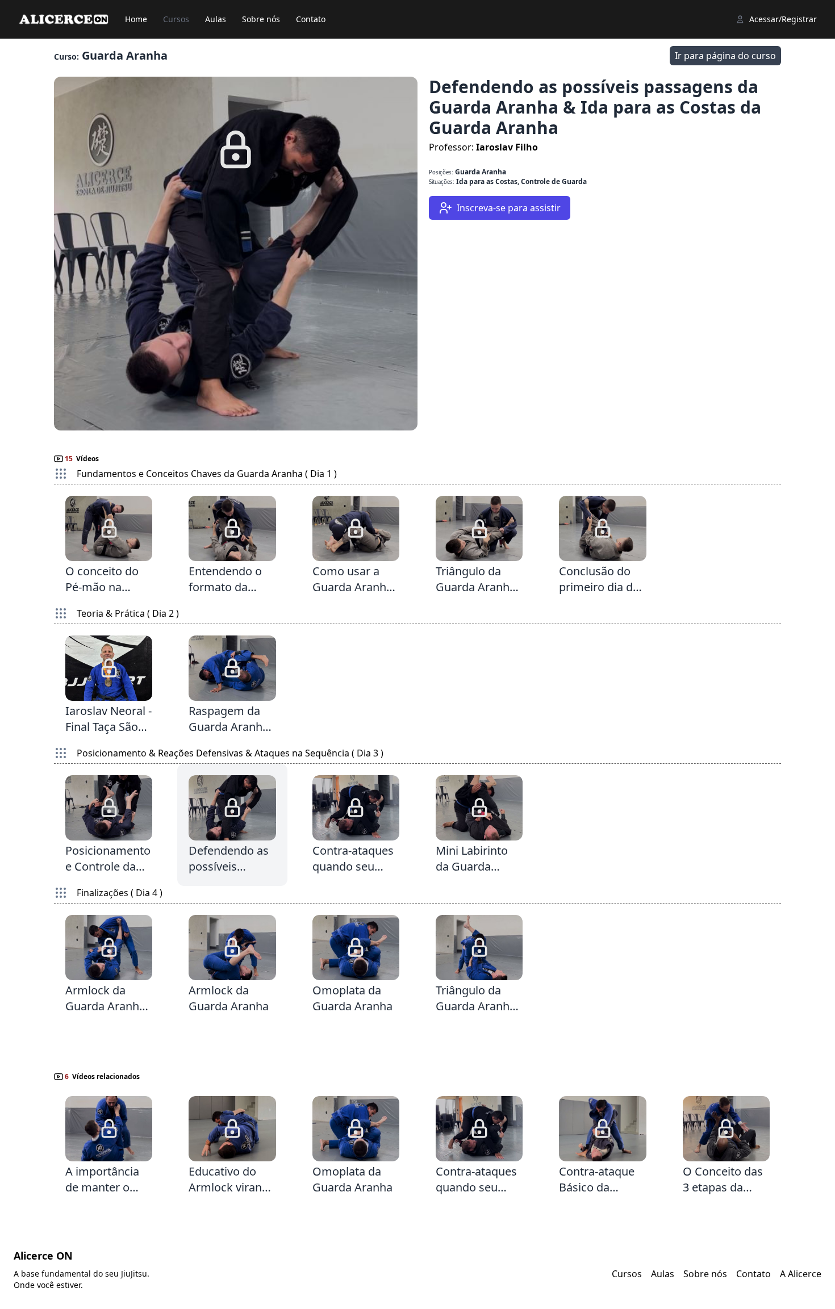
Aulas (215, 19)
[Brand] (63, 19)
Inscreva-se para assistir (506, 208)
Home (136, 19)
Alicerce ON (43, 1255)
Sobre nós (261, 19)
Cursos (176, 19)
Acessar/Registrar (783, 19)
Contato (310, 19)
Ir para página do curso (725, 55)
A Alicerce (800, 1274)
